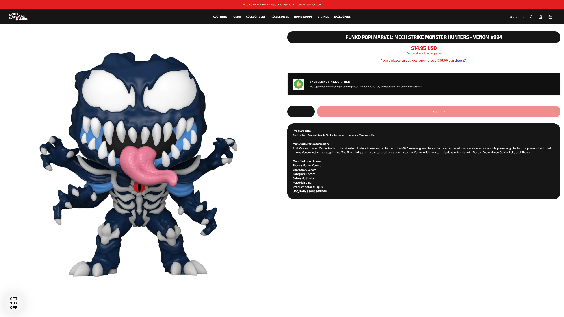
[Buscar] (531, 17)
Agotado (439, 111)
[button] (13, 303)
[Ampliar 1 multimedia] (138, 164)
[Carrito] (550, 17)
